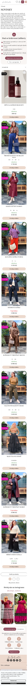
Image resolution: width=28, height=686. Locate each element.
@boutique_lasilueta (14, 591)
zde (8, 677)
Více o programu (14, 62)
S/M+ (11, 558)
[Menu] (26, 2)
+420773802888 (17, 660)
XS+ (9, 159)
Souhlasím (13, 683)
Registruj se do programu (14, 58)
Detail (11, 117)
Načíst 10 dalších (14, 574)
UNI (14, 109)
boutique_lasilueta (11, 660)
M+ (16, 159)
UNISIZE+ (14, 460)
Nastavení (13, 680)
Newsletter (20, 629)
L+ (19, 159)
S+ (12, 159)
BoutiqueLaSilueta (8, 660)
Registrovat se (14, 652)
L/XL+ (16, 558)
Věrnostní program (9, 629)
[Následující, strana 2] (18, 579)
